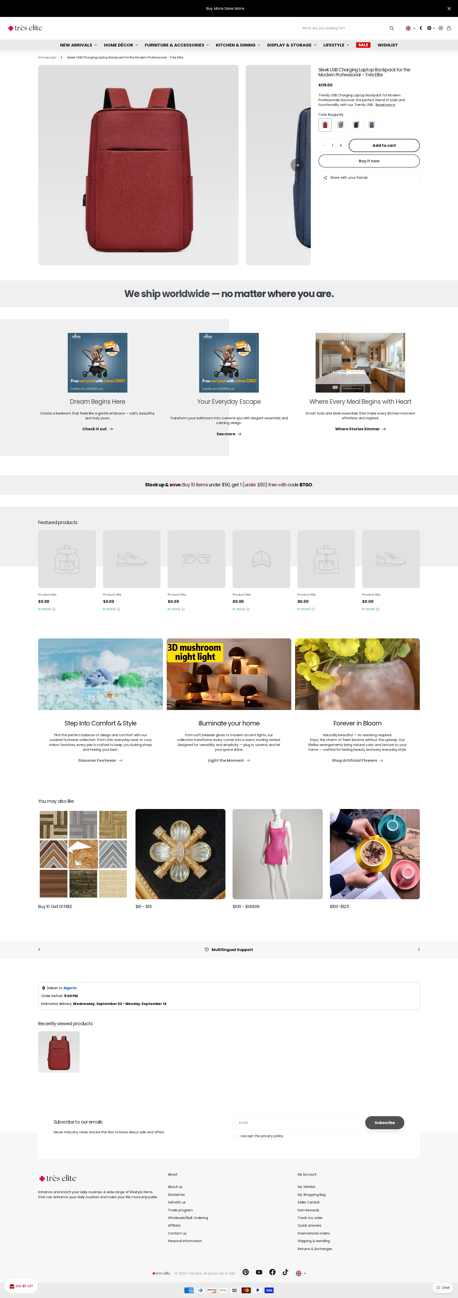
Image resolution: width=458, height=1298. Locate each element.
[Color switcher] (421, 28)
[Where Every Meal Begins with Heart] (360, 365)
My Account (307, 1174)
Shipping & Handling (314, 1241)
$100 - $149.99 (246, 906)
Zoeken (392, 28)
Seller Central (308, 1202)
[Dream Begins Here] (97, 365)
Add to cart (384, 145)
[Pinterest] (246, 1272)
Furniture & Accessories (174, 45)
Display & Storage (289, 45)
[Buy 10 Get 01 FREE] (83, 854)
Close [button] (449, 8)
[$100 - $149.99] (278, 854)
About (172, 1174)
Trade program (180, 1210)
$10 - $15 (143, 906)
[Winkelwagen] (449, 28)
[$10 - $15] (180, 854)
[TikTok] (285, 1272)
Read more (385, 104)
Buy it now (369, 161)
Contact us (177, 1233)
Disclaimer (176, 1194)
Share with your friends (349, 177)
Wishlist (388, 45)
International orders (314, 1233)
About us (175, 1186)
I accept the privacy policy (261, 1136)
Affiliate (174, 1225)
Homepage (47, 57)
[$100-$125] (375, 854)
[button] (297, 165)
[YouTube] (259, 1272)
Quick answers (309, 1225)
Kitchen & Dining (235, 45)
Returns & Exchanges (315, 1248)
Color (331, 114)
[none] (39, 950)
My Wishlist (306, 1186)
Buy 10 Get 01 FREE (55, 906)
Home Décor (118, 45)
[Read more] (431, 28)
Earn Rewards (308, 1210)
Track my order (310, 1217)
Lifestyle (333, 45)
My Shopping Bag (312, 1194)
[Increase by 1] (341, 145)
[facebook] (272, 1272)
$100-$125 (339, 906)
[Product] (67, 559)
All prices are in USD (219, 1273)
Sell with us (177, 1202)
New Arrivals (76, 45)
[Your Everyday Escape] (229, 365)
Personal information (185, 1241)
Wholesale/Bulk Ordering (188, 1217)
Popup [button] (54, 609)
